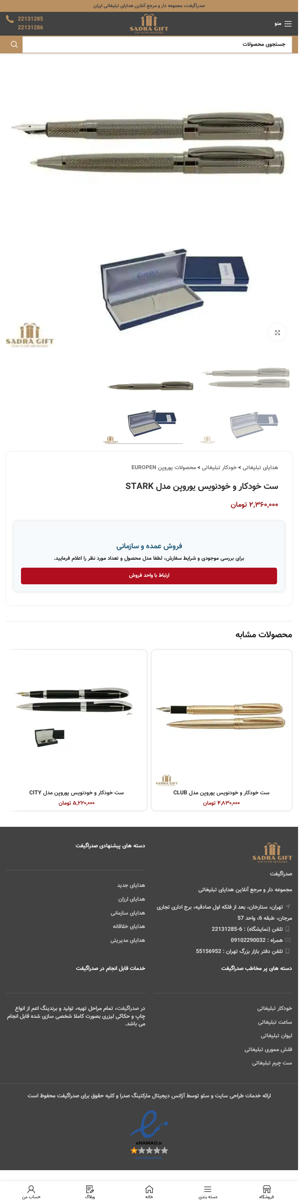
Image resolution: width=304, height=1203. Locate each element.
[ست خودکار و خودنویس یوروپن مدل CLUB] (222, 720)
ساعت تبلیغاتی (275, 1022)
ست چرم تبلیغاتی (272, 1063)
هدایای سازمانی (128, 913)
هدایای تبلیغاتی (260, 468)
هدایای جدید (131, 885)
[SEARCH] (14, 44)
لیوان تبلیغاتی (276, 1036)
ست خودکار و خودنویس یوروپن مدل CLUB (221, 793)
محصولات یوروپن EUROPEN (163, 468)
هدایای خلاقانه (129, 927)
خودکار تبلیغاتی (219, 468)
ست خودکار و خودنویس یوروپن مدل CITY (76, 793)
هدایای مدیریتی (127, 940)
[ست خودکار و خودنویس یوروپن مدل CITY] (76, 720)
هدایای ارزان (131, 899)
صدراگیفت (128, 1008)
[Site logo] (149, 24)
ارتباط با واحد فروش (149, 576)
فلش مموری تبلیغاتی (268, 1050)
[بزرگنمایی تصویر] (277, 332)
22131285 (30, 19)
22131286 (30, 28)
